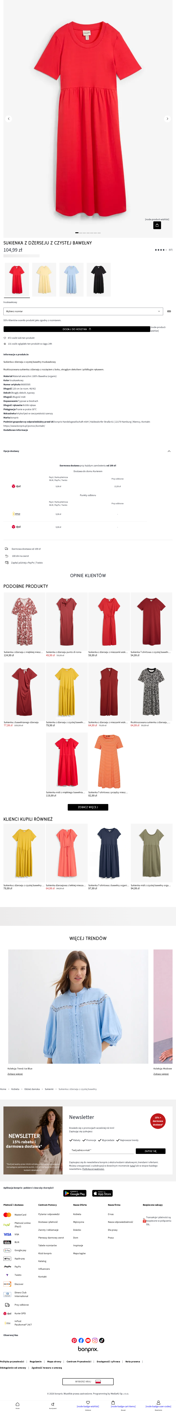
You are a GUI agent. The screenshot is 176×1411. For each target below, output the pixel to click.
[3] (84, 232)
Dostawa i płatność (48, 1222)
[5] (91, 232)
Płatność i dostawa (13, 1205)
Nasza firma (114, 1205)
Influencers (44, 1269)
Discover (19, 1284)
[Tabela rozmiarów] (169, 311)
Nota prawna (132, 1361)
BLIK (17, 1242)
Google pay (20, 1250)
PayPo (18, 1266)
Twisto (18, 1275)
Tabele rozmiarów (47, 1245)
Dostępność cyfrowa (108, 1361)
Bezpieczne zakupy (153, 1205)
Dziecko (77, 1230)
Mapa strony (54, 1361)
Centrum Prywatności (79, 1361)
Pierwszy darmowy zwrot (51, 1237)
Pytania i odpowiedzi (48, 1214)
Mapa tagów (79, 1253)
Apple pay (20, 1258)
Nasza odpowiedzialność (120, 1222)
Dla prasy (113, 1230)
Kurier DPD (20, 1313)
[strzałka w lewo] (8, 118)
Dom (75, 1237)
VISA (17, 1234)
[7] (99, 232)
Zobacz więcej (15, 1074)
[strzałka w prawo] (167, 118)
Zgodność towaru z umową (47, 1367)
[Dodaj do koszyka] (157, 225)
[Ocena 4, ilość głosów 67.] (161, 250)
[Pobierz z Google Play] (74, 1193)
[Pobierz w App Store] (102, 1193)
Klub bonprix (45, 1253)
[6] (95, 232)
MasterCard (20, 1215)
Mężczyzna (78, 1222)
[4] (88, 232)
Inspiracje (78, 1245)
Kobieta (77, 1214)
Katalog (42, 1261)
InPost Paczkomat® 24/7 (23, 1323)
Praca (111, 1237)
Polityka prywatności (12, 1361)
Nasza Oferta (80, 1205)
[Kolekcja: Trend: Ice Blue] (78, 1006)
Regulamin (36, 1361)
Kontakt (42, 1276)
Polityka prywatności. (93, 1169)
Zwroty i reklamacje (48, 1230)
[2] (80, 232)
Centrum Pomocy (47, 1205)
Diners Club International (21, 1294)
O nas (111, 1214)
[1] (77, 232)
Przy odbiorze (22, 1305)
